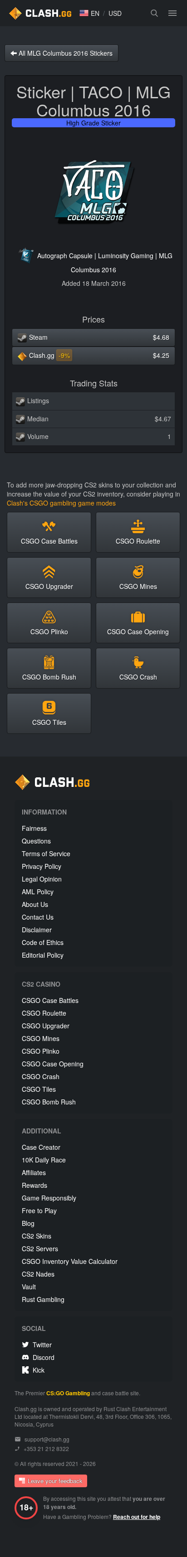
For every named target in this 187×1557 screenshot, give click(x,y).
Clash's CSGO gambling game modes (61, 502)
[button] (89, 13)
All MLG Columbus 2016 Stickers (65, 53)
